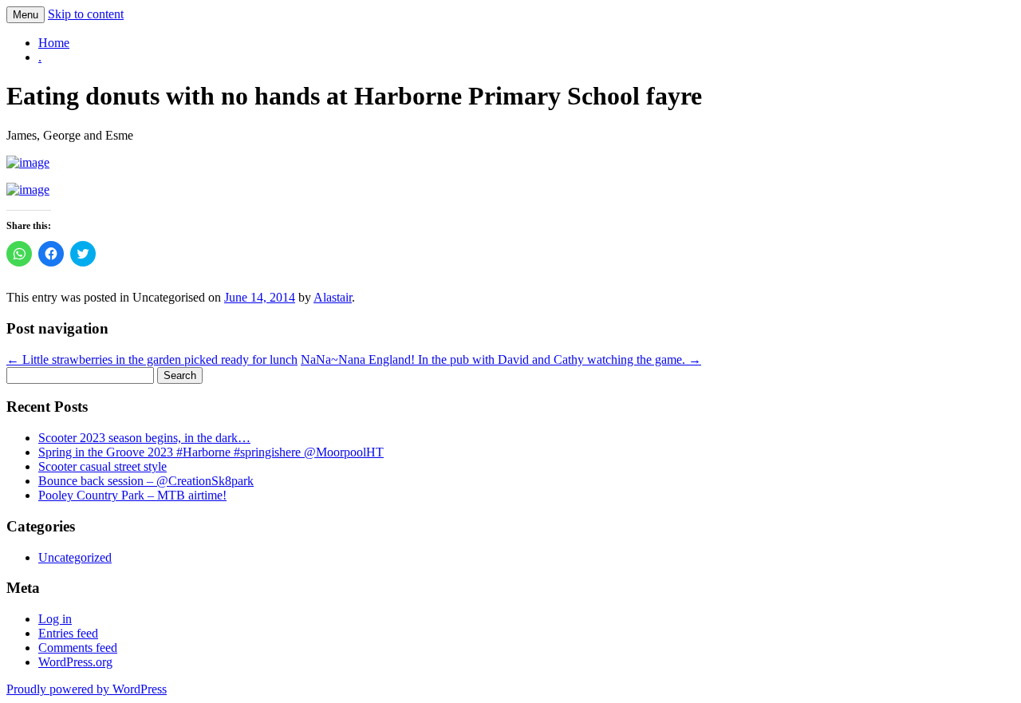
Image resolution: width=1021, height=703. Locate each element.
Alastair (332, 297)
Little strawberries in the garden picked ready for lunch (152, 359)
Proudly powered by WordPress (86, 689)
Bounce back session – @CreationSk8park (146, 481)
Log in (55, 619)
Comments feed (77, 647)
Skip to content (86, 14)
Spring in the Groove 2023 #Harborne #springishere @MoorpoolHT (211, 452)
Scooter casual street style (102, 466)
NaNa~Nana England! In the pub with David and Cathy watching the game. (501, 359)
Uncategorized (75, 557)
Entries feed (68, 633)
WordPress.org (75, 662)
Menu (25, 15)
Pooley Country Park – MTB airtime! (132, 495)
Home (53, 42)
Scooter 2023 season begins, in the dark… (144, 437)
